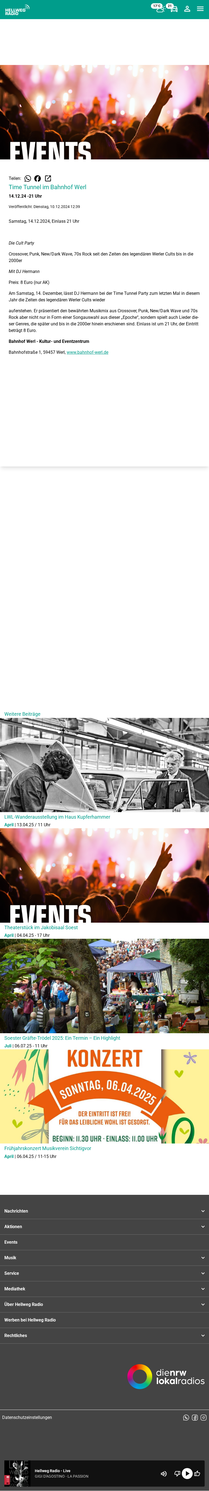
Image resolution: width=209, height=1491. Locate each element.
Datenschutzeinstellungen (27, 1417)
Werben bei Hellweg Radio (30, 1320)
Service (11, 1273)
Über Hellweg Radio (23, 1304)
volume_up (164, 1474)
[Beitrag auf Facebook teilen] (37, 178)
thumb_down (177, 1473)
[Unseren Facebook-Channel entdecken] (195, 1417)
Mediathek (14, 1288)
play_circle (187, 1473)
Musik (10, 1257)
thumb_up (197, 1473)
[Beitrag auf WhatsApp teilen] (27, 178)
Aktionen (13, 1226)
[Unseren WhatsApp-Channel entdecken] (186, 1417)
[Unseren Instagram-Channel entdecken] (203, 1417)
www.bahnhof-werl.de (87, 352)
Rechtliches (15, 1335)
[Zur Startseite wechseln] (17, 9)
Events (10, 1242)
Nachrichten (16, 1211)
